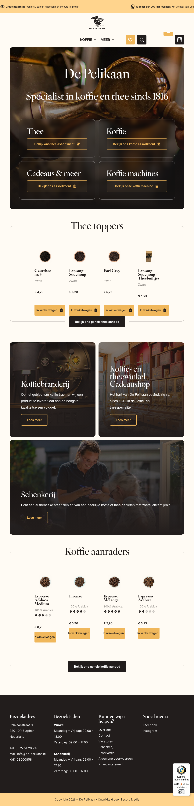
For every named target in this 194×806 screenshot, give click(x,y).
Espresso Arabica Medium (41, 599)
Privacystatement (111, 764)
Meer (105, 40)
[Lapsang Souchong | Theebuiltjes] (148, 256)
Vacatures (106, 741)
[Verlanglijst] (130, 39)
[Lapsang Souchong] (79, 256)
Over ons (105, 730)
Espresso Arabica (145, 597)
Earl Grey (112, 270)
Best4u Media (130, 799)
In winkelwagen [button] (150, 310)
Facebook (150, 725)
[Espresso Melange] (114, 581)
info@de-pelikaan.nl (31, 754)
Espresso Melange (111, 597)
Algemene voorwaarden (116, 758)
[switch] (181, 791)
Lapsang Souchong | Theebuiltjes (148, 274)
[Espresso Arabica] (148, 581)
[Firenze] (79, 581)
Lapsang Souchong (77, 272)
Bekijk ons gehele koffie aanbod (97, 666)
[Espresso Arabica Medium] (45, 581)
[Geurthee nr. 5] (45, 256)
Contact (104, 735)
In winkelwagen (46, 310)
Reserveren (106, 753)
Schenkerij (106, 747)
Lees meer (34, 420)
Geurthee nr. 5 (42, 272)
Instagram (150, 731)
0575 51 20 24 (26, 748)
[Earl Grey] (114, 256)
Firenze (75, 596)
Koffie (86, 40)
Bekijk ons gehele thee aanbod (97, 321)
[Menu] (188, 765)
